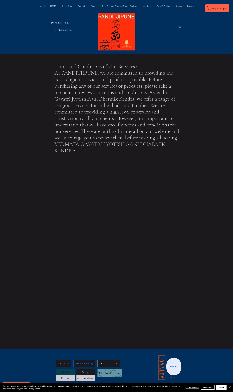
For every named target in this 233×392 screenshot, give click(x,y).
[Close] (229, 387)
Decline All (207, 387)
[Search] (180, 27)
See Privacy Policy (32, 388)
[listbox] (63, 363)
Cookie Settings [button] (192, 387)
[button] (63, 363)
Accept (221, 387)
